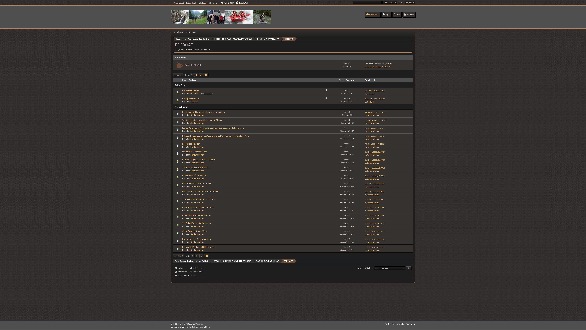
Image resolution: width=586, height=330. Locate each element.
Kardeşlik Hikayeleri (191, 144)
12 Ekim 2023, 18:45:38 (374, 184)
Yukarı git (178, 256)
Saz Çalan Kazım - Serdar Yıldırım (197, 223)
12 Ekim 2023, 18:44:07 (374, 192)
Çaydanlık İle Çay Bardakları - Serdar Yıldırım (202, 120)
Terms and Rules (398, 324)
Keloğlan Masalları (191, 98)
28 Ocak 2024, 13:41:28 (374, 144)
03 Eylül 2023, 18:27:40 (374, 247)
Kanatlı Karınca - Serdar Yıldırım (196, 215)
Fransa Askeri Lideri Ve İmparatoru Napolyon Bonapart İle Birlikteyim (213, 128)
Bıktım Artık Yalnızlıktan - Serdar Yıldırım (200, 191)
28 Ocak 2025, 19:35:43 (374, 136)
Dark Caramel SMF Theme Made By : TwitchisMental (190, 327)
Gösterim (350, 80)
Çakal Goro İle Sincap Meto (194, 231)
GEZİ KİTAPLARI (193, 65)
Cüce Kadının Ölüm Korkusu (194, 175)
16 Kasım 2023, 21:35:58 (375, 152)
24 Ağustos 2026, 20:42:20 (376, 112)
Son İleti (369, 80)
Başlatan (193, 80)
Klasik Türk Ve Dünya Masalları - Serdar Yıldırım (203, 112)
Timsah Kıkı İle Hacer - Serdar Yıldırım (199, 199)
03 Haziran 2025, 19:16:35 (376, 120)
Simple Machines (196, 324)
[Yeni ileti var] (179, 65)
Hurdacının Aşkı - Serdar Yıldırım (196, 183)
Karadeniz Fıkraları (191, 90)
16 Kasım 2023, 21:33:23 (375, 168)
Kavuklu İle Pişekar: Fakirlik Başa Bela (199, 247)
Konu (184, 80)
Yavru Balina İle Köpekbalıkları (195, 167)
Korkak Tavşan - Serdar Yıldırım (196, 239)
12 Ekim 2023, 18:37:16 (374, 239)
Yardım (388, 324)
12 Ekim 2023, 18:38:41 (374, 231)
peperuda (371, 94)
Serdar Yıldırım (197, 115)
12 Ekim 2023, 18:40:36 (374, 215)
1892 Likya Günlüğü (373, 67)
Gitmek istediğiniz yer (365, 268)
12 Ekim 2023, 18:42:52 (374, 199)
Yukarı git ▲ (410, 324)
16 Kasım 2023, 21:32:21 (375, 176)
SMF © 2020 (184, 324)
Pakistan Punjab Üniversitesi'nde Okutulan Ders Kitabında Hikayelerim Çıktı (215, 136)
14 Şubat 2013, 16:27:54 (375, 91)
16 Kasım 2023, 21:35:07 (375, 160)
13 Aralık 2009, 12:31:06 (375, 99)
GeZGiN (387, 67)
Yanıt (341, 80)
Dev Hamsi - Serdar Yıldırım (194, 151)
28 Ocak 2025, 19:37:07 (374, 128)
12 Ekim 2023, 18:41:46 (374, 207)
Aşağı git (178, 75)
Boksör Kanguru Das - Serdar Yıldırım (199, 159)
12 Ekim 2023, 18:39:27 (374, 223)
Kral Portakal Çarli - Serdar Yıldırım (198, 207)
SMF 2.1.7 (175, 324)
